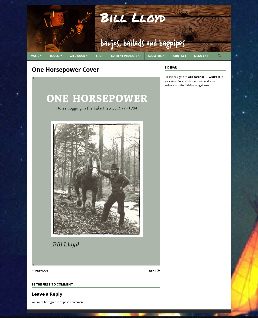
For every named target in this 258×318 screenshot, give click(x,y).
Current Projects (124, 56)
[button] (219, 56)
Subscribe (155, 56)
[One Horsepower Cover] (96, 263)
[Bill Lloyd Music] (129, 50)
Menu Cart (202, 56)
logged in (53, 302)
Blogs (54, 56)
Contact (179, 56)
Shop (99, 56)
